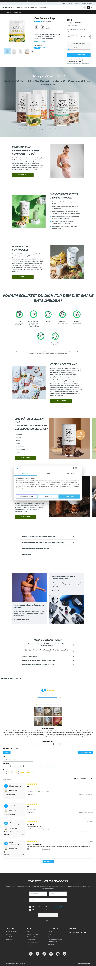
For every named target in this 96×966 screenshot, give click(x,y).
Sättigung (20, 766)
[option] (17, 31)
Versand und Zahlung (32, 934)
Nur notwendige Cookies (26, 496)
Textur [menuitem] (56, 744)
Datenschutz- (9, 963)
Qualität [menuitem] (43, 744)
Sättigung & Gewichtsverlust (50, 766)
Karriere (77, 3)
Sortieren (76, 778)
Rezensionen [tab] (8, 749)
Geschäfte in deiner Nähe (78, 932)
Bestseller (8, 934)
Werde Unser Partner (32, 942)
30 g (37, 47)
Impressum (51, 944)
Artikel (63, 3)
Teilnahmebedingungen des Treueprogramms (55, 940)
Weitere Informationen (39, 41)
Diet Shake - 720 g (13, 790)
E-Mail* (32, 900)
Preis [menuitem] (62, 744)
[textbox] (18, 759)
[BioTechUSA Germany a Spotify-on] (51, 955)
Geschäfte (73, 928)
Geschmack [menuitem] (35, 744)
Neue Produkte (10, 937)
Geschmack (6, 766)
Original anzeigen (45, 791)
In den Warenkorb (78, 55)
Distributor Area (31, 945)
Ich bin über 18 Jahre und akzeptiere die (48, 907)
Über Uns (70, 3)
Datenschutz (19, 491)
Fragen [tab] (16, 749)
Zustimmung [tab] (25, 473)
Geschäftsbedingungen (84, 963)
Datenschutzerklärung (59, 907)
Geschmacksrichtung (72, 35)
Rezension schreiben (87, 753)
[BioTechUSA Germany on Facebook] (31, 955)
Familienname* (34, 893)
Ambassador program (87, 3)
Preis (32, 766)
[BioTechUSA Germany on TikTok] (64, 955)
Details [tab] (48, 473)
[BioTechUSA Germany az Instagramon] (37, 955)
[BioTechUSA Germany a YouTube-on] (44, 955)
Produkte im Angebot (11, 931)
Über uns (50, 931)
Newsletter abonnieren (48, 915)
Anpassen (47, 496)
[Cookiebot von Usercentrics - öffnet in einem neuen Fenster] (73, 468)
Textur (26, 766)
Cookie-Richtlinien (31, 491)
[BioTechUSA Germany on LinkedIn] (58, 955)
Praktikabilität (38, 766)
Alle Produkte (9, 939)
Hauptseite (8, 12)
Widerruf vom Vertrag (32, 937)
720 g (44, 47)
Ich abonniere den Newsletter (40, 910)
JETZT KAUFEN (23, 175)
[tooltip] (53, 728)
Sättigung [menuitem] (50, 744)
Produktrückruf (31, 939)
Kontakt (29, 931)
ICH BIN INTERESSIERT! (21, 619)
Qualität (13, 766)
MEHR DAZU (55, 591)
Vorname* (52, 893)
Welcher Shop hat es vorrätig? (74, 61)
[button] (43, 22)
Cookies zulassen (69, 496)
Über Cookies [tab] (70, 473)
